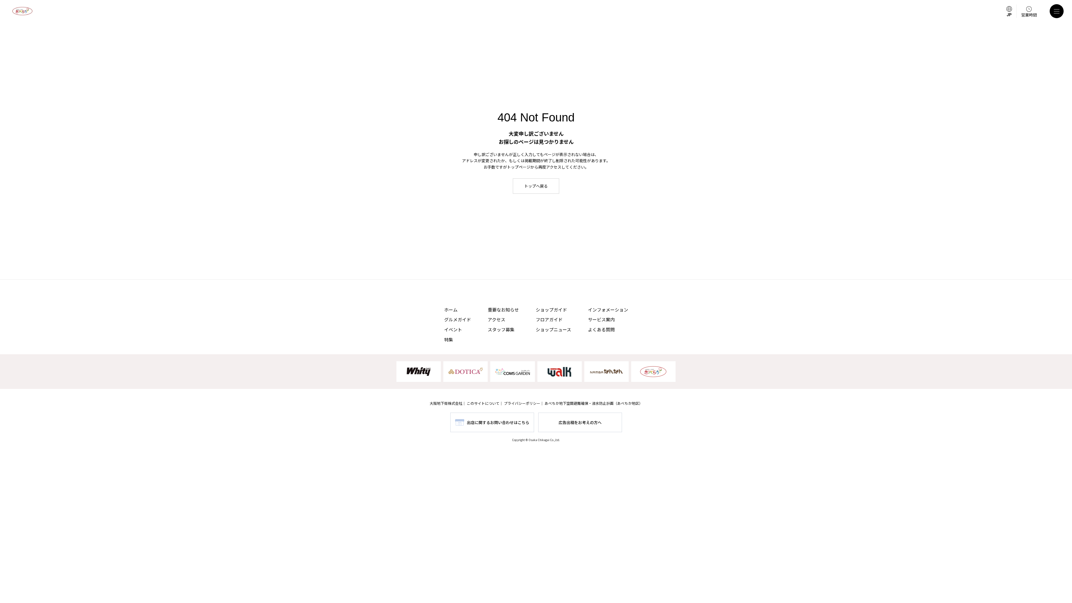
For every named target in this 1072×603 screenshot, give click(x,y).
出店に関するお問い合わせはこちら (498, 422)
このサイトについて (483, 403)
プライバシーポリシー (522, 403)
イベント (453, 329)
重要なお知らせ (503, 309)
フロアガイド (549, 319)
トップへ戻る (536, 186)
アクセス (496, 319)
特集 (448, 339)
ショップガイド (551, 309)
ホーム (451, 309)
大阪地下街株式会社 (446, 403)
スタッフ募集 (501, 329)
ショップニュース (553, 329)
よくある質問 (601, 329)
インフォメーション (608, 309)
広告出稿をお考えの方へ (580, 422)
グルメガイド (457, 319)
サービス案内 (601, 319)
